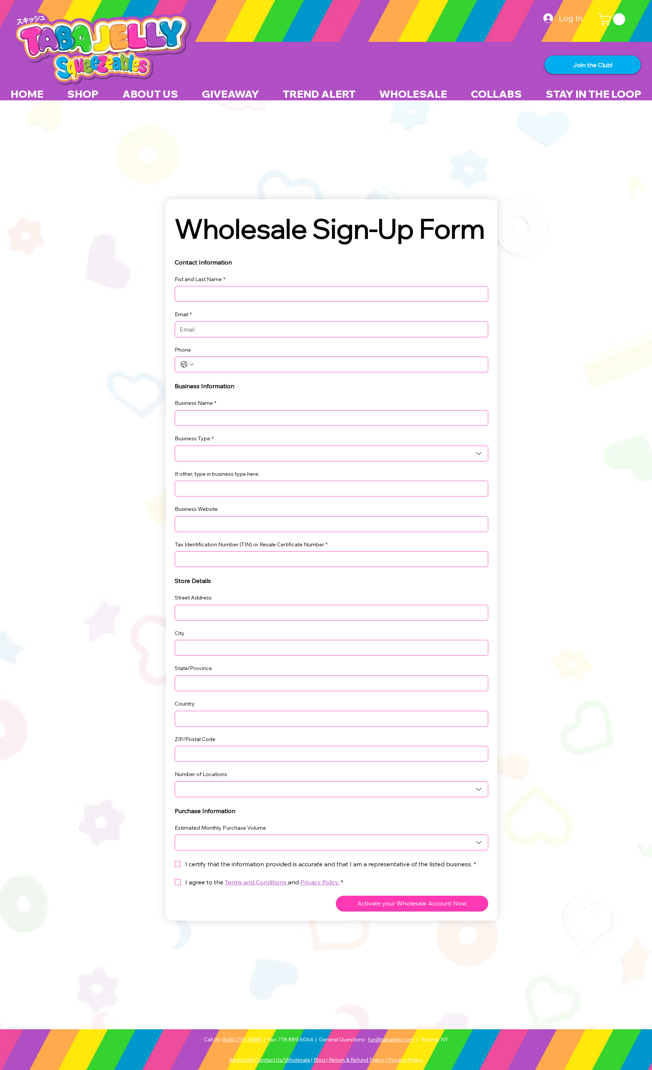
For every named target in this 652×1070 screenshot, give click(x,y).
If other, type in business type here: (217, 473)
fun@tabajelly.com (391, 1039)
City (180, 633)
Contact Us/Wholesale (282, 1059)
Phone (183, 349)
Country (185, 703)
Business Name (195, 403)
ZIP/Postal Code (195, 739)
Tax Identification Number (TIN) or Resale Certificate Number (251, 544)
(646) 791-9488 (241, 1039)
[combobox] (331, 453)
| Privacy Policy (404, 1059)
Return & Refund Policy (357, 1059)
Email (183, 314)
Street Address (193, 597)
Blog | (321, 1059)
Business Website (196, 509)
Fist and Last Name (200, 279)
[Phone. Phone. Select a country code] (187, 364)
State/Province (193, 668)
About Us (241, 1059)
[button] (613, 19)
